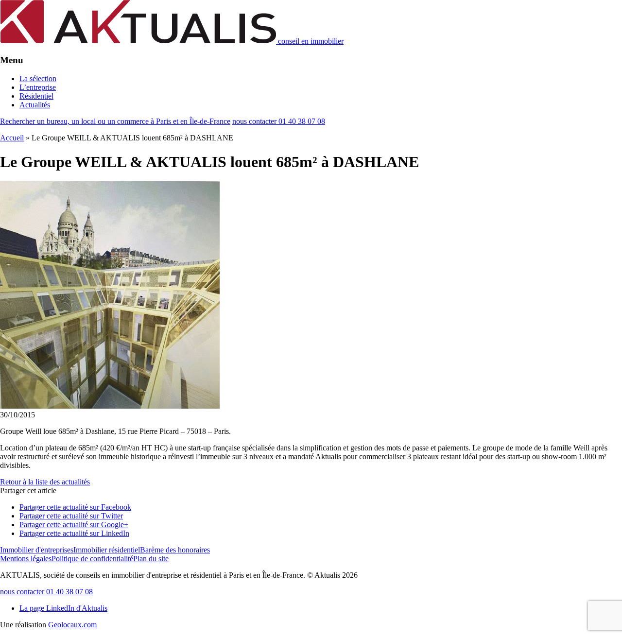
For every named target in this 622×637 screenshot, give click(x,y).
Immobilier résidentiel (106, 550)
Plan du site (151, 558)
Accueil (12, 138)
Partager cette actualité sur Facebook (75, 507)
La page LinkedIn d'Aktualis (63, 608)
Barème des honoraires (175, 550)
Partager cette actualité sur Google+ (73, 524)
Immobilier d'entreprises (36, 550)
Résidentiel (36, 96)
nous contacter (278, 121)
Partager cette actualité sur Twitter (71, 516)
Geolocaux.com (72, 624)
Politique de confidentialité (92, 558)
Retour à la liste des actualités (45, 482)
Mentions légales (26, 558)
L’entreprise (37, 87)
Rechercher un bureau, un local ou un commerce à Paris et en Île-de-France (115, 121)
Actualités (34, 105)
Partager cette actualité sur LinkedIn (74, 533)
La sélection (37, 78)
